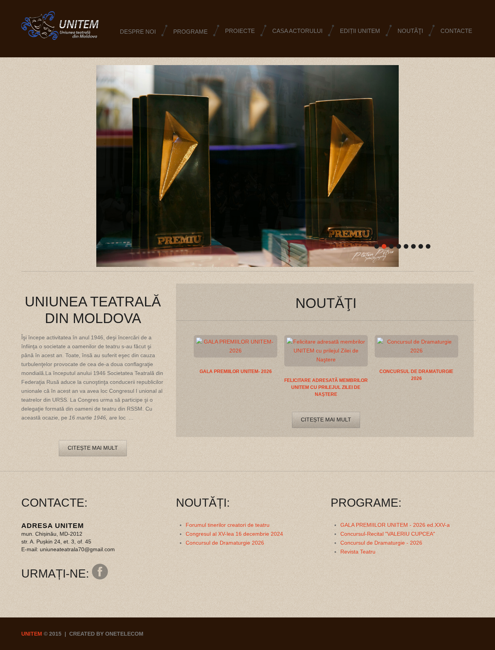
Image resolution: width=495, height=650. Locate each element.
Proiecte (240, 31)
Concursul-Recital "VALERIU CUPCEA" (387, 534)
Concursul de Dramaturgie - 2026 (381, 543)
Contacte (456, 31)
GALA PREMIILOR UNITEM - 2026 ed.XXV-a (395, 525)
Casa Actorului (297, 31)
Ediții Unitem (360, 31)
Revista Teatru (358, 552)
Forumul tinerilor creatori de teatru (228, 525)
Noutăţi (410, 31)
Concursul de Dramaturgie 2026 (225, 543)
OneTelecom (124, 634)
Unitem (31, 634)
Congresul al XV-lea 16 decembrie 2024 (234, 534)
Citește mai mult (93, 448)
